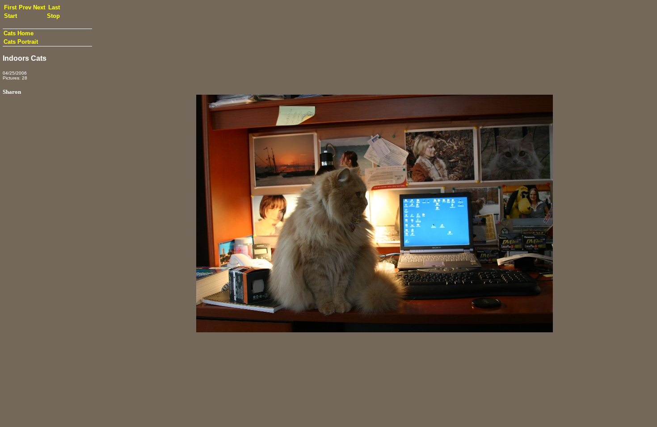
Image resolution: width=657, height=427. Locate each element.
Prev (25, 7)
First (10, 7)
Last (54, 7)
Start (10, 16)
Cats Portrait (21, 41)
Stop (53, 16)
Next (39, 7)
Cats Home (19, 33)
